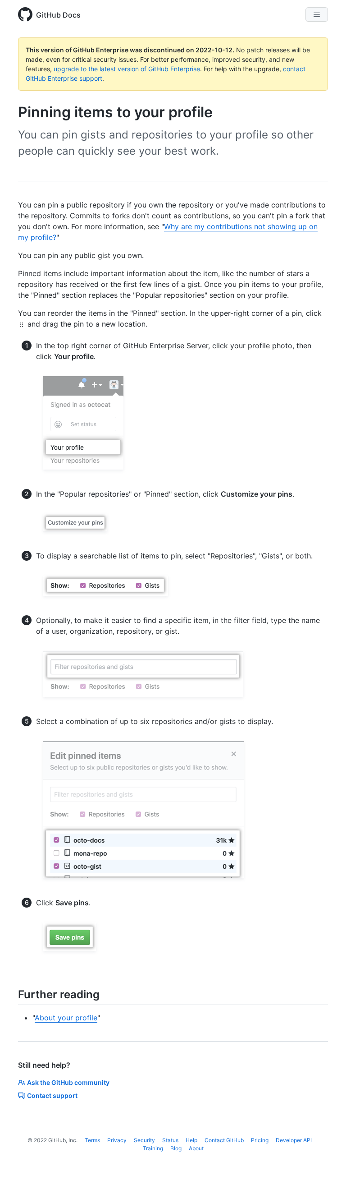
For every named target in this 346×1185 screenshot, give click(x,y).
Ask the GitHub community (68, 1082)
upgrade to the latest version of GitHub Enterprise (127, 69)
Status (170, 1140)
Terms (92, 1140)
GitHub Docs (58, 14)
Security (144, 1140)
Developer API (294, 1140)
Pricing (260, 1140)
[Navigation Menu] (316, 14)
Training (153, 1148)
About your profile (66, 1017)
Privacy (117, 1140)
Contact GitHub (224, 1140)
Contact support (52, 1095)
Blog (176, 1148)
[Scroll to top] (326, 1165)
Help (191, 1140)
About (196, 1148)
